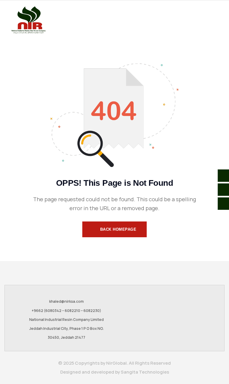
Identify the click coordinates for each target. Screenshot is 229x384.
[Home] (28, 20)
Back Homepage (117, 229)
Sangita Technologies (145, 372)
